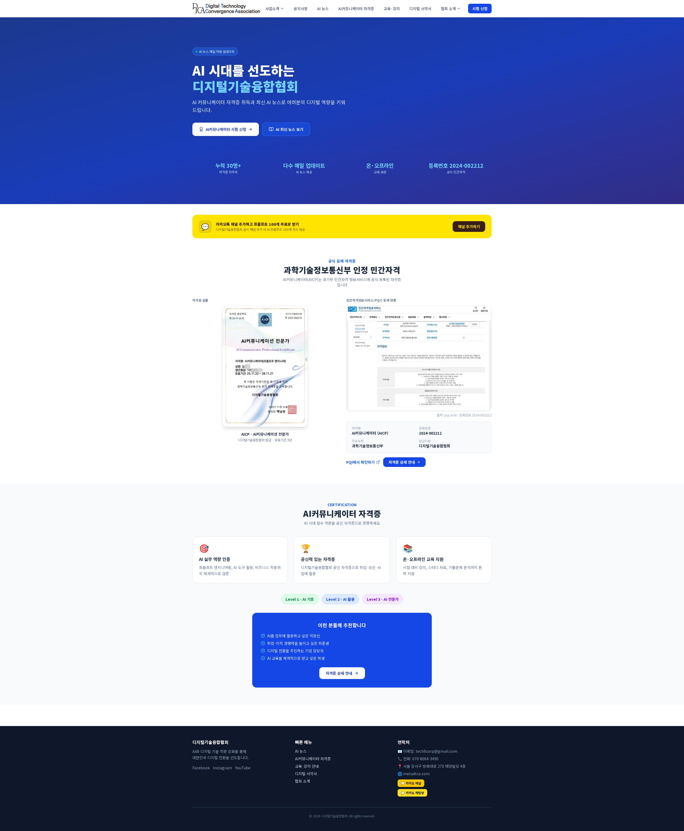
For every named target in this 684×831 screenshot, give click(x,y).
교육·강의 (392, 8)
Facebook (201, 767)
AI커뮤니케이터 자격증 (356, 8)
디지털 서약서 (420, 8)
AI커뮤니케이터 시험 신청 (226, 129)
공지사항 (301, 8)
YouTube (242, 767)
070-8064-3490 (425, 758)
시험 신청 (479, 8)
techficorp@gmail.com (436, 751)
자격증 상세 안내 (401, 462)
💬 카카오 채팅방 (412, 792)
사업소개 (272, 8)
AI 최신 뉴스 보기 (289, 129)
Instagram (222, 767)
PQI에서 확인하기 (360, 462)
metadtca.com (416, 773)
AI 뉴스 (323, 8)
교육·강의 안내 (307, 766)
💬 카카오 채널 (411, 783)
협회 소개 (448, 8)
